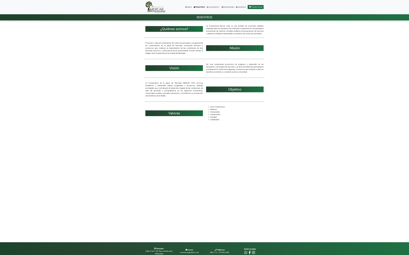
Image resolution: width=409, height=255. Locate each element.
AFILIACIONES (228, 7)
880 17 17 (213, 252)
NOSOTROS (200, 7)
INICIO (189, 7)
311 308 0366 (224, 252)
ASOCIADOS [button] (214, 7)
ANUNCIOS (241, 7)
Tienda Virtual (256, 7)
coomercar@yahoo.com (189, 252)
